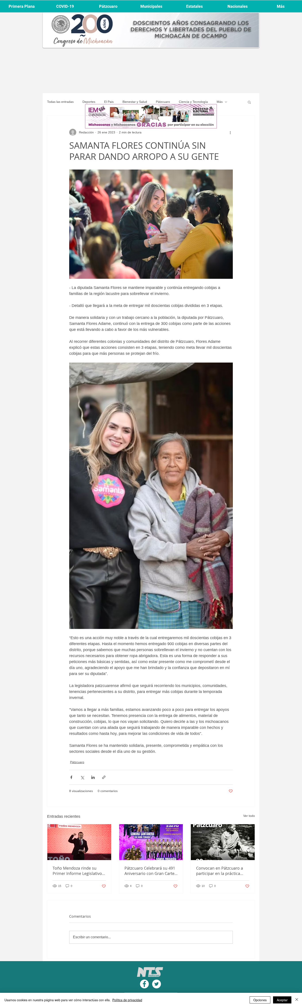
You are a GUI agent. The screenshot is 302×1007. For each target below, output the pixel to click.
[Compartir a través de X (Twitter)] (82, 777)
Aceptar (282, 1000)
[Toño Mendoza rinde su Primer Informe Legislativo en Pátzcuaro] (79, 842)
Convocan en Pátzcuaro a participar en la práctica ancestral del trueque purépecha (219, 870)
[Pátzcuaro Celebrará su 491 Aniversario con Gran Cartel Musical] (151, 842)
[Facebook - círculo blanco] (144, 984)
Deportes (88, 101)
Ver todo (249, 816)
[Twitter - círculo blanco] (156, 984)
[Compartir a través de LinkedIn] (93, 777)
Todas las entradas (60, 101)
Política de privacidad (127, 1000)
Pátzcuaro (163, 101)
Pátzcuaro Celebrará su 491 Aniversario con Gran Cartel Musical (150, 870)
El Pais (109, 101)
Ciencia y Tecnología (193, 101)
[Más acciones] (230, 132)
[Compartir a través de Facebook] (71, 777)
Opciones (260, 1000)
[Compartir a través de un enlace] (104, 777)
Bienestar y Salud (134, 101)
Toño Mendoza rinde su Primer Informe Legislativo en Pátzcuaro (77, 870)
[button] (249, 102)
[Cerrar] (296, 999)
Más (220, 101)
